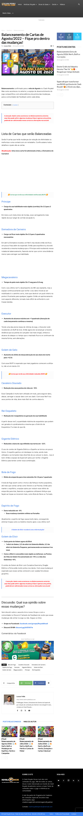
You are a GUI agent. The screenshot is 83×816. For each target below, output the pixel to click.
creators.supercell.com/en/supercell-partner (37, 802)
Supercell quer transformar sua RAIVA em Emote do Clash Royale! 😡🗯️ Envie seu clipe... (69, 84)
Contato (73, 814)
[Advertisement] (41, 24)
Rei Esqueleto (9, 411)
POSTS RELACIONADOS (12, 722)
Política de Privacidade (62, 814)
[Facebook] (18, 710)
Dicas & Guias (43, 4)
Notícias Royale (29, 4)
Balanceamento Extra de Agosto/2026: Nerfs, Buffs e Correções (68, 54)
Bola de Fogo (9, 472)
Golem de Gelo (9, 350)
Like (61, 33)
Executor (6, 313)
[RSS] (73, 780)
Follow (69, 33)
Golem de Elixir (10, 536)
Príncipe (6, 201)
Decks (54, 4)
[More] (48, 683)
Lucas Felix (7, 46)
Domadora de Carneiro (14, 229)
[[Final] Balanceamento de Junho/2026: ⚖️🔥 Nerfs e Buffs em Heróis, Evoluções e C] (46, 731)
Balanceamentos (6, 736)
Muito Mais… (7, 13)
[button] (78, 4)
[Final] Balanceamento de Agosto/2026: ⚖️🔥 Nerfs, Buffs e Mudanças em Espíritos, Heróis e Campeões (9, 746)
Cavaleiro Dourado (11, 383)
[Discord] (58, 780)
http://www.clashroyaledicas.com (26, 699)
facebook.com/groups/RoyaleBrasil (34, 624)
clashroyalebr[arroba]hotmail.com (40, 807)
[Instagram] (22, 710)
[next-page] (6, 757)
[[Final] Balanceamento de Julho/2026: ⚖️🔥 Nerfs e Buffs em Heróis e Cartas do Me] (28, 731)
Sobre (51, 814)
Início (20, 4)
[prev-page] (3, 757)
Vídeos (62, 4)
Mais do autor (30, 722)
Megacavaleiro (10, 277)
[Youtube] (30, 710)
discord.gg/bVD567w (24, 627)
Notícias (9, 30)
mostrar (15, 105)
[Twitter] (26, 710)
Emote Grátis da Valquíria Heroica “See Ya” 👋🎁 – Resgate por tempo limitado (68, 69)
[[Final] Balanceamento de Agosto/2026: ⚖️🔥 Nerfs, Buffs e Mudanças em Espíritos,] (9, 731)
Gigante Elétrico (10, 438)
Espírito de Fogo (10, 505)
